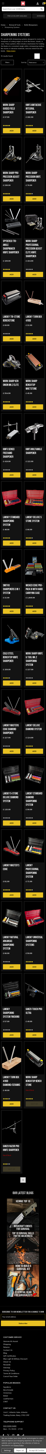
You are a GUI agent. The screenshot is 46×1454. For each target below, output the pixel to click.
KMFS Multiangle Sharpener (34, 451)
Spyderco (7, 1387)
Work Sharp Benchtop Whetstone (31, 385)
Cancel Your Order (10, 1376)
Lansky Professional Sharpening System (32, 871)
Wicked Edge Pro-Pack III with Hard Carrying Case (34, 589)
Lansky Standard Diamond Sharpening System (34, 799)
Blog (5, 1353)
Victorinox (7, 1393)
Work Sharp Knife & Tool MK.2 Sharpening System (34, 659)
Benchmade (8, 1390)
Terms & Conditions (11, 1373)
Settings (7, 1450)
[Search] (41, 9)
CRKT (5, 1401)
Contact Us (7, 1350)
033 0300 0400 (9, 1426)
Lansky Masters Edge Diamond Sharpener (11, 729)
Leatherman (8, 1399)
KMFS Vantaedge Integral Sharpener (33, 108)
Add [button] (12, 131)
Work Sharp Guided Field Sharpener (9, 108)
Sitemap (6, 1367)
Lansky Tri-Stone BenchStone (11, 318)
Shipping (7, 1344)
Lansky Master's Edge (11, 867)
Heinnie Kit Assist (10, 1341)
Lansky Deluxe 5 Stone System (34, 519)
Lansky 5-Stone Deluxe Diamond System (10, 797)
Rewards (6, 1365)
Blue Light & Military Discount (15, 1359)
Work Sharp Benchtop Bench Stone (34, 1081)
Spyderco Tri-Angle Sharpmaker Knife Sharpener (11, 246)
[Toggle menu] (3, 3)
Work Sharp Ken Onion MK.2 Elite (11, 383)
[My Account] (38, 4)
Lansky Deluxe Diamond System (34, 727)
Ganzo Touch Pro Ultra (34, 1011)
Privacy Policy (9, 1370)
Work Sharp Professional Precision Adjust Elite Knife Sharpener (34, 248)
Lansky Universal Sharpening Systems (34, 941)
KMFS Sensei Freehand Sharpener (9, 453)
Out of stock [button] (34, 1104)
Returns (6, 1347)
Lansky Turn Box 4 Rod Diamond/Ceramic (11, 1081)
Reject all (20, 1450)
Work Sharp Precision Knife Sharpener (33, 176)
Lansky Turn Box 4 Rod (34, 318)
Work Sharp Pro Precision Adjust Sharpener (11, 176)
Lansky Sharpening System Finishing (11, 1013)
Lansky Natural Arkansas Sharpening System (10, 943)
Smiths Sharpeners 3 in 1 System (11, 589)
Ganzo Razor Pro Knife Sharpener (11, 1148)
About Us (7, 1362)
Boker (5, 1396)
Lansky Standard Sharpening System (11, 521)
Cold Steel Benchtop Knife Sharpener (10, 657)
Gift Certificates (9, 1356)
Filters (7, 62)
